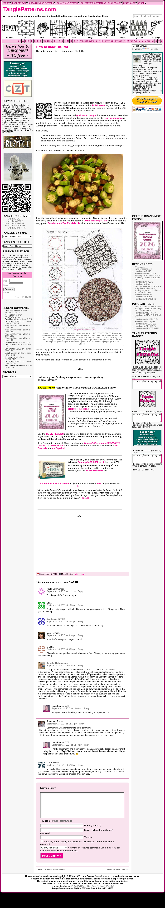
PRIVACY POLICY (105, 886)
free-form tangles (113, 118)
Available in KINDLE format (54, 483)
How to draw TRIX (117, 869)
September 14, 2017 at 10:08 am (67, 708)
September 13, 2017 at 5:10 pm (61, 635)
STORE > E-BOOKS (78, 409)
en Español (58, 448)
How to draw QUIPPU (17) (146, 319)
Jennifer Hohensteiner (57, 663)
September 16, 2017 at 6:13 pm (61, 765)
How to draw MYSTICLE (18, 322)
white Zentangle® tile (95, 220)
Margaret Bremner (13, 326)
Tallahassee (98, 105)
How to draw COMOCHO (145, 299)
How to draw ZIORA (143, 297)
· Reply (80, 591)
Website (88, 837)
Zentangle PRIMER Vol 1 (91, 462)
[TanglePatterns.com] (82, 29)
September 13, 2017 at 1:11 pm (61, 591)
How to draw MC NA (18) (145, 313)
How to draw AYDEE (14, 221)
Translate (154, 49)
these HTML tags (62, 820)
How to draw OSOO (143, 294)
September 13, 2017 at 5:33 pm (61, 649)
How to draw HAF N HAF (16, 228)
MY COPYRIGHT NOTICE (82, 886)
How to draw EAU (12, 219)
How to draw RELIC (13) (145, 324)
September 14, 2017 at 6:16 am (61, 665)
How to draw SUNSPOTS (51, 869)
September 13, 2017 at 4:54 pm (61, 621)
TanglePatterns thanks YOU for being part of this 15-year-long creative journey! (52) (148, 309)
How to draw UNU (22, 342)
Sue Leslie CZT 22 (56, 619)
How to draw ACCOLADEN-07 (16, 312)
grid (76, 574)
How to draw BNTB (23, 319)
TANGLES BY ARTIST (15, 242)
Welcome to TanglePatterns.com (143, 268)
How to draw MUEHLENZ (14, 358)
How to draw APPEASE (15, 226)
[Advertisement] (17, 428)
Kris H (85, 498)
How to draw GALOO (144, 282)
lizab (82, 574)
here (99, 483)
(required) (92, 825)
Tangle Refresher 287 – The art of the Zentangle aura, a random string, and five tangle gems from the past (148, 289)
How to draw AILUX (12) (145, 326)
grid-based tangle (86, 115)
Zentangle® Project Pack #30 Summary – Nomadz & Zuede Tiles (147, 278)
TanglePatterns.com (29, 9)
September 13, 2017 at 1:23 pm (61, 605)
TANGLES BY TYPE (14, 232)
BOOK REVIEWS (55, 434)
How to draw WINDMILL (15, 223)
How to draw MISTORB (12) (147, 328)
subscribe (50, 850)
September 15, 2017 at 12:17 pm (62, 724)
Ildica (7, 357)
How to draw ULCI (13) (145, 322)
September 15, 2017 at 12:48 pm (67, 745)
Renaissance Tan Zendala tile (64, 223)
